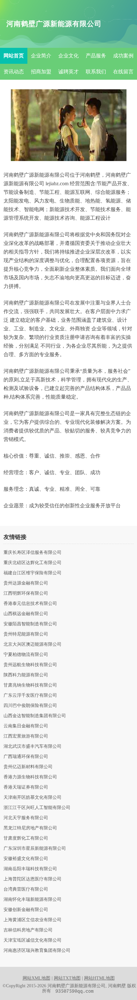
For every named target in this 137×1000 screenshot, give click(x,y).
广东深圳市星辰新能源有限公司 (35, 848)
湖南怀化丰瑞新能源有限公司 (32, 899)
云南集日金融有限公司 (26, 726)
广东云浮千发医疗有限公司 (30, 695)
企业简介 (41, 55)
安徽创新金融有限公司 (26, 910)
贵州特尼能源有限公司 (26, 634)
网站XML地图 (36, 978)
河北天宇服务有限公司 (26, 818)
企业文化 (68, 55)
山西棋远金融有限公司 (26, 614)
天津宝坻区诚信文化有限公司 (32, 940)
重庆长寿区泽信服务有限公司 (32, 552)
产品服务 (96, 55)
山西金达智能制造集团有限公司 (35, 716)
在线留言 (123, 71)
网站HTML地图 (99, 978)
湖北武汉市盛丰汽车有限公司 (32, 746)
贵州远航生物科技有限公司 (30, 665)
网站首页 (14, 55)
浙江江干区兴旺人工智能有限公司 (37, 807)
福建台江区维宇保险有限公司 (32, 573)
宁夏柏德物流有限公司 (26, 654)
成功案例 (123, 55)
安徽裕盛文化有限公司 (26, 859)
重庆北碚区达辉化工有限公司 (32, 563)
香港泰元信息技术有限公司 (30, 603)
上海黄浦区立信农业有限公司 (32, 920)
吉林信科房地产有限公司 (28, 930)
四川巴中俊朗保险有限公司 (30, 705)
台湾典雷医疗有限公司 (26, 889)
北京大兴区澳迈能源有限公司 (32, 644)
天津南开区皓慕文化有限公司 (32, 797)
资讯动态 (14, 71)
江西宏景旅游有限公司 (26, 736)
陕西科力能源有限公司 (26, 675)
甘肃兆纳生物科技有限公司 (30, 685)
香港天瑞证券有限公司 (26, 787)
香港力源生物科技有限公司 (30, 777)
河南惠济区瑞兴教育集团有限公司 (37, 950)
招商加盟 (41, 71)
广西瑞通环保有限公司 (26, 756)
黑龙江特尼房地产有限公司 (30, 828)
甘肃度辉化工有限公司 (26, 838)
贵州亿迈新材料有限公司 (28, 767)
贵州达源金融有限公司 (26, 583)
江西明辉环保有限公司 (26, 593)
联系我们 (96, 71)
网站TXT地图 (67, 978)
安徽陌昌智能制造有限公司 (30, 624)
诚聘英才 (68, 71)
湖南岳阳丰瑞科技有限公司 (30, 869)
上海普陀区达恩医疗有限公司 (32, 879)
